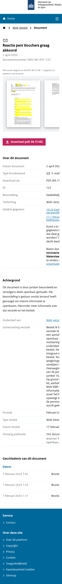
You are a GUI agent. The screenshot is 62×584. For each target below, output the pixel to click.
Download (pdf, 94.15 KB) (27, 142)
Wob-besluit (20, 28)
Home (11, 18)
